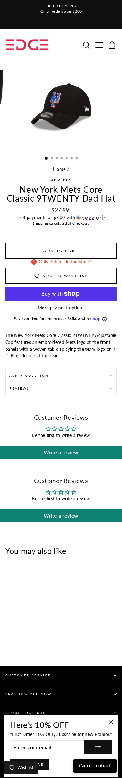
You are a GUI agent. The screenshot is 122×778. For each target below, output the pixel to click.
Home (59, 169)
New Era (60, 180)
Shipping (40, 223)
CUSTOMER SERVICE (28, 675)
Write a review (61, 452)
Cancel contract (95, 765)
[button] (61, 218)
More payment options (61, 307)
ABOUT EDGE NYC (25, 713)
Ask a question (29, 375)
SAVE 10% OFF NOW (28, 694)
